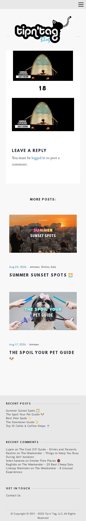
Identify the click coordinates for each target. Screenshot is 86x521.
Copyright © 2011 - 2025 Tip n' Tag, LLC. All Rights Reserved (44, 515)
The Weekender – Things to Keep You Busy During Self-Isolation (42, 455)
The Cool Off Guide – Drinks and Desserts (48, 449)
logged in (38, 157)
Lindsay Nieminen (18, 468)
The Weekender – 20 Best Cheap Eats (47, 464)
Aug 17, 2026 (17, 344)
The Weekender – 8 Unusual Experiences (39, 470)
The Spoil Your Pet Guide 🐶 (25, 414)
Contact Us (13, 495)
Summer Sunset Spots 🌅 (41, 275)
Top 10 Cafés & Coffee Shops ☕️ (28, 426)
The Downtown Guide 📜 (22, 422)
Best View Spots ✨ (19, 418)
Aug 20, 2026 (18, 266)
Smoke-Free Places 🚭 (45, 460)
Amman (35, 266)
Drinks (45, 266)
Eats (53, 266)
